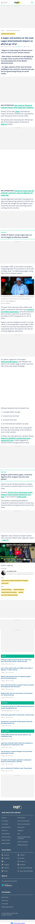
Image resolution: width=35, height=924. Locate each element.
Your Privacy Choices (19, 923)
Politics (3, 664)
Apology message (6, 589)
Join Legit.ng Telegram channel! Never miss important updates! (17, 106)
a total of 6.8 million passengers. (17, 310)
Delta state (21, 497)
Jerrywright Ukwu (19, 46)
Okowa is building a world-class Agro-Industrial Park (16, 439)
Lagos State (5, 583)
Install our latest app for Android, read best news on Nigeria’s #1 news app (17, 193)
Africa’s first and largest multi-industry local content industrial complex (17, 494)
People (3, 680)
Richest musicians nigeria (9, 592)
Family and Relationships (7, 710)
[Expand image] (33, 277)
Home (2, 30)
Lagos (17, 111)
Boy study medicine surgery (10, 595)
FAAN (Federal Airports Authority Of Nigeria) (15, 580)
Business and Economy (13, 30)
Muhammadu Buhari (9, 361)
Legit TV (5, 540)
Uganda (21, 592)
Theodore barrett (19, 589)
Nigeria (4, 124)
